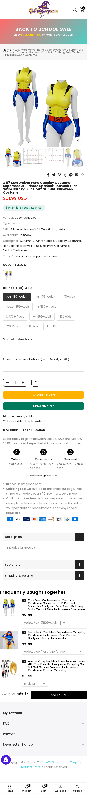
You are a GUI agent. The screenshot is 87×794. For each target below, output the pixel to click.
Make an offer (47, 407)
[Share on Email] (76, 174)
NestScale (52, 475)
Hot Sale (9, 246)
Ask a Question (34, 430)
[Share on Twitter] (54, 174)
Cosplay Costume (68, 241)
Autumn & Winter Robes (37, 241)
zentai (16, 223)
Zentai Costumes (15, 250)
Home (7, 49)
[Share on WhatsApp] (82, 174)
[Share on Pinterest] (59, 174)
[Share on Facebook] (48, 174)
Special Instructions (17, 339)
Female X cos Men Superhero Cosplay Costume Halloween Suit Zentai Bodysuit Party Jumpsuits (56, 635)
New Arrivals (24, 246)
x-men (54, 256)
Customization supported (29, 256)
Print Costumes (58, 246)
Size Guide (11, 430)
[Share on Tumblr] (65, 174)
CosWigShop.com (27, 218)
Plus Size (40, 246)
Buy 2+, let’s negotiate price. (24, 207)
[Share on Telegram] (71, 174)
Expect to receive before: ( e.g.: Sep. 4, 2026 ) (36, 359)
